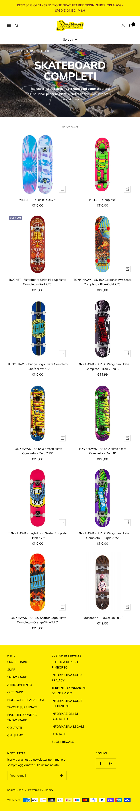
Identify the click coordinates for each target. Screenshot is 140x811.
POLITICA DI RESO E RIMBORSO (66, 664)
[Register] (61, 775)
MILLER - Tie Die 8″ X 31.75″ (38, 200)
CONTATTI (14, 727)
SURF (11, 669)
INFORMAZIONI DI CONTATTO (65, 716)
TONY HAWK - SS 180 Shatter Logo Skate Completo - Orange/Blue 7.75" (37, 620)
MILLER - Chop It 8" (102, 200)
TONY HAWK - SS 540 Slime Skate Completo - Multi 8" (102, 451)
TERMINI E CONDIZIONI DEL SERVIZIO (69, 690)
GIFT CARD (15, 692)
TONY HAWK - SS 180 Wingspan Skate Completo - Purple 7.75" (102, 535)
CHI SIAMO (15, 735)
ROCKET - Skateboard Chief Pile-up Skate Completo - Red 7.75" (37, 282)
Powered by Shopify (40, 790)
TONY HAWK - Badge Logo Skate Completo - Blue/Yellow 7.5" (37, 366)
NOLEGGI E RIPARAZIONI (25, 700)
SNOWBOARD (17, 677)
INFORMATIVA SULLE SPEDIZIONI (67, 703)
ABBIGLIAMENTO (19, 685)
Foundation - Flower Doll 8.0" (102, 618)
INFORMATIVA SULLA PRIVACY (67, 677)
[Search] (16, 25)
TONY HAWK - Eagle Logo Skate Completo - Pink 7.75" (37, 535)
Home (11, 51)
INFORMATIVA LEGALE (68, 726)
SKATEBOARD (17, 662)
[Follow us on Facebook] (101, 763)
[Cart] (131, 25)
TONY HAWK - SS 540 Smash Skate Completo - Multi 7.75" (37, 451)
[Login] (123, 25)
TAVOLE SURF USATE (22, 707)
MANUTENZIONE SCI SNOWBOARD (22, 717)
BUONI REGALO (63, 741)
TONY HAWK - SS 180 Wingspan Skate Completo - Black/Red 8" (102, 366)
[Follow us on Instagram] (111, 763)
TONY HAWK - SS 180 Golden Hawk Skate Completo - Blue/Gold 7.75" (102, 282)
